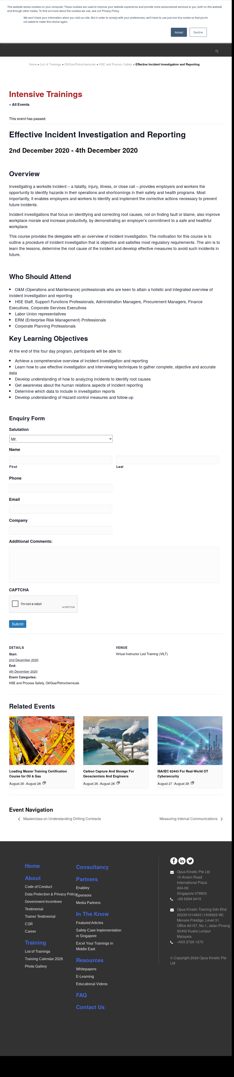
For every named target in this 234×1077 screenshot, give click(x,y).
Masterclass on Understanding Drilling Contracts (61, 818)
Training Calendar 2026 (44, 959)
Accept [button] (179, 32)
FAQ (81, 995)
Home (33, 64)
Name (14, 449)
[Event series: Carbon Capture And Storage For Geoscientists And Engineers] (118, 782)
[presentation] (41, 740)
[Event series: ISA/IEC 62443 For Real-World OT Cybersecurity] (192, 782)
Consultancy (92, 867)
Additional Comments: (31, 541)
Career (30, 931)
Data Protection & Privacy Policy (51, 894)
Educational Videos (91, 984)
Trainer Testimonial (40, 916)
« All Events (19, 104)
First (13, 466)
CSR (29, 924)
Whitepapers (86, 969)
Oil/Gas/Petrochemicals (80, 64)
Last (120, 466)
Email (14, 499)
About (33, 878)
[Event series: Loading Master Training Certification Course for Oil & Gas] (44, 782)
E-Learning (85, 976)
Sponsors (83, 895)
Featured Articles (89, 923)
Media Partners (88, 903)
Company (18, 520)
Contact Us (90, 1007)
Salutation (19, 429)
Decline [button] (198, 32)
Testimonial (34, 909)
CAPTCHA (19, 589)
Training (35, 942)
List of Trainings (50, 64)
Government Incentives (43, 902)
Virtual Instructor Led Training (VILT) (142, 654)
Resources (89, 960)
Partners (87, 879)
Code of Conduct (38, 887)
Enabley (82, 888)
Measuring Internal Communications (189, 818)
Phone (15, 478)
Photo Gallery (36, 966)
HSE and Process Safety (115, 64)
